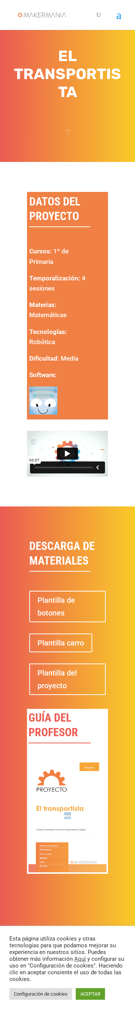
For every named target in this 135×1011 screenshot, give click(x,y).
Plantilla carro (61, 642)
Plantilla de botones (56, 606)
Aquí (80, 959)
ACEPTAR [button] (90, 994)
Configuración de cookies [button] (41, 994)
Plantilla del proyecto (57, 679)
